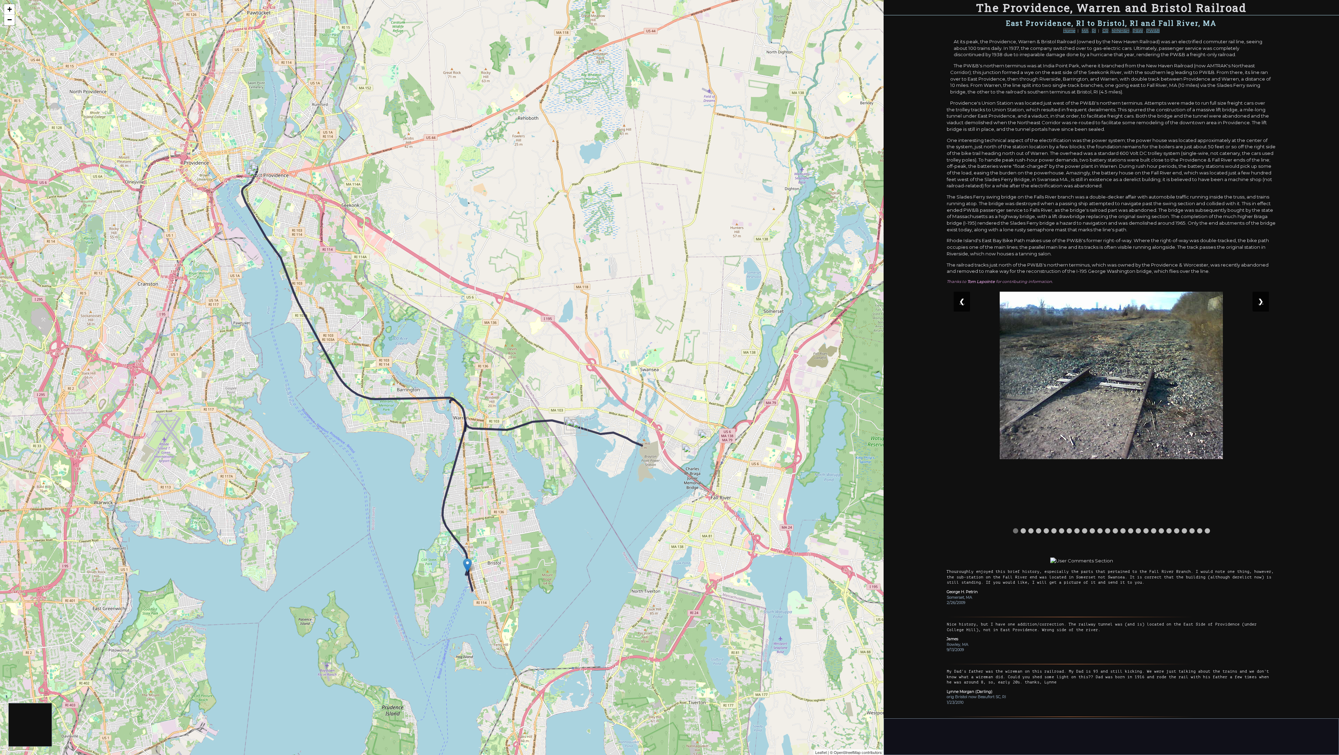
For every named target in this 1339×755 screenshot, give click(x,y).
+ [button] (9, 9)
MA (1085, 30)
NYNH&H (1120, 30)
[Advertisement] (30, 725)
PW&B (1153, 30)
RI (1094, 30)
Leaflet (821, 752)
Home (1069, 30)
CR (1105, 30)
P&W (1138, 30)
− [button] (9, 19)
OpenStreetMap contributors (858, 752)
